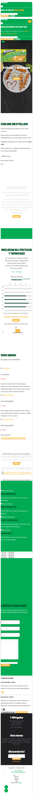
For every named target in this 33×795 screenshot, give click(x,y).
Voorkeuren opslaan (8, 712)
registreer (19, 10)
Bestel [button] (16, 79)
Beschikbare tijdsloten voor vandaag (16, 317)
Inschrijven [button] (16, 759)
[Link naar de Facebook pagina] (6, 787)
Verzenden (5, 665)
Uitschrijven (16, 761)
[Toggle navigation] (3, 41)
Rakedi (20, 782)
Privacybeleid (13, 33)
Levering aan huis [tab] (18, 332)
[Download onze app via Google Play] (16, 472)
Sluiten (12, 16)
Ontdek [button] (16, 216)
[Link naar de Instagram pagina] (6, 790)
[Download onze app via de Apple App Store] (16, 474)
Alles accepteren (21, 712)
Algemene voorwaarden (18, 772)
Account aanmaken (7, 39)
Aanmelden (4, 16)
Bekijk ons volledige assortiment (13, 438)
